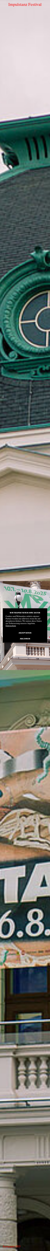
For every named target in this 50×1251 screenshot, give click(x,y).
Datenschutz (11, 626)
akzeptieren (25, 633)
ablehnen (25, 638)
